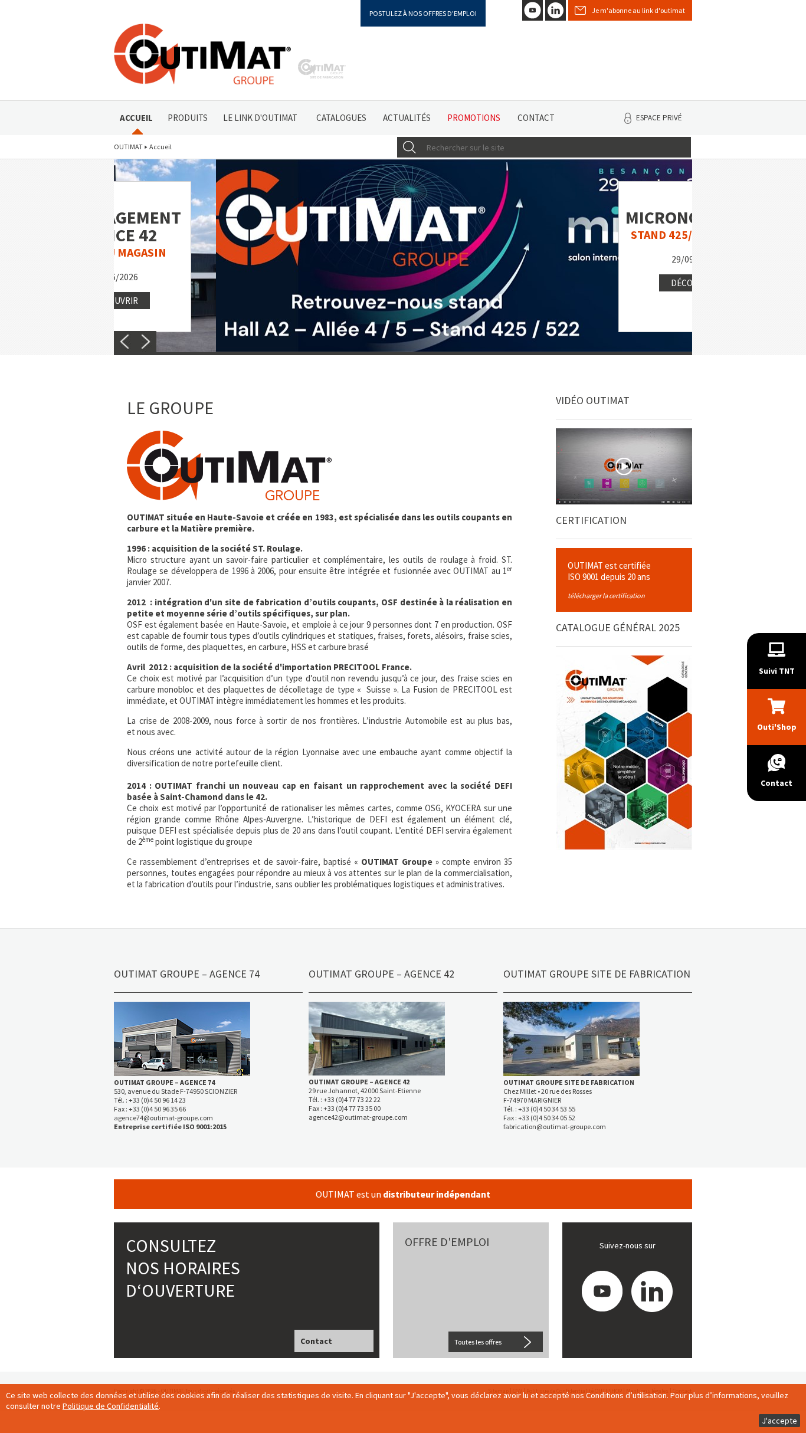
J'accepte (779, 1420)
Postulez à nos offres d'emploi (423, 13)
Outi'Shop (777, 727)
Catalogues (341, 117)
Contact (536, 117)
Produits (188, 117)
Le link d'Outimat (260, 117)
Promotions (473, 117)
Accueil (136, 117)
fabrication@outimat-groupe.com (554, 1126)
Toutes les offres (478, 1341)
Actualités (407, 117)
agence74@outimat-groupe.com (163, 1117)
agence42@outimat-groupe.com (358, 1117)
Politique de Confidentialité (111, 1406)
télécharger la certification (606, 595)
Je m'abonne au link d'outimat (638, 10)
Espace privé (659, 118)
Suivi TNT (777, 670)
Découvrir (592, 282)
